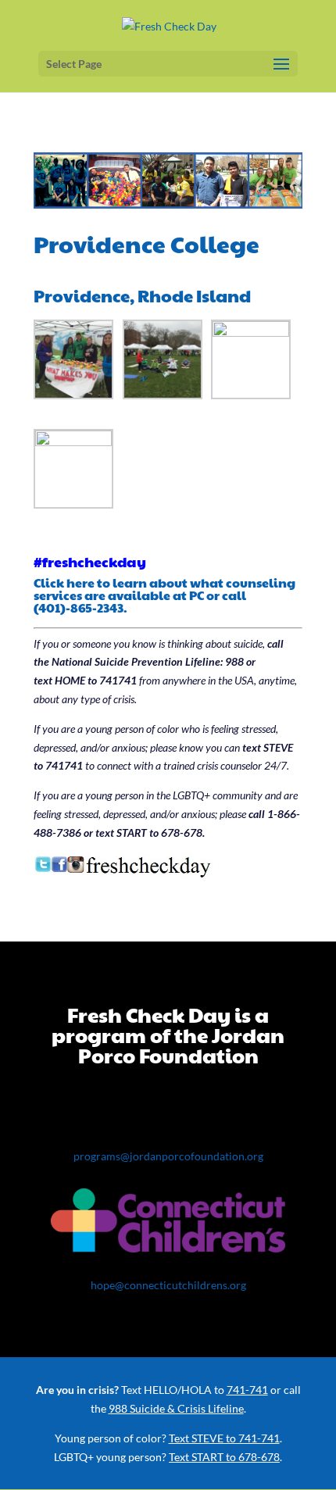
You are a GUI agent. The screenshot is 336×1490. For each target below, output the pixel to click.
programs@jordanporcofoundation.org (168, 1156)
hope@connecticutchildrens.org (168, 1285)
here (80, 582)
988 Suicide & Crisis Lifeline (176, 1408)
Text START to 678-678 (224, 1456)
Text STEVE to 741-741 (224, 1438)
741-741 (247, 1389)
